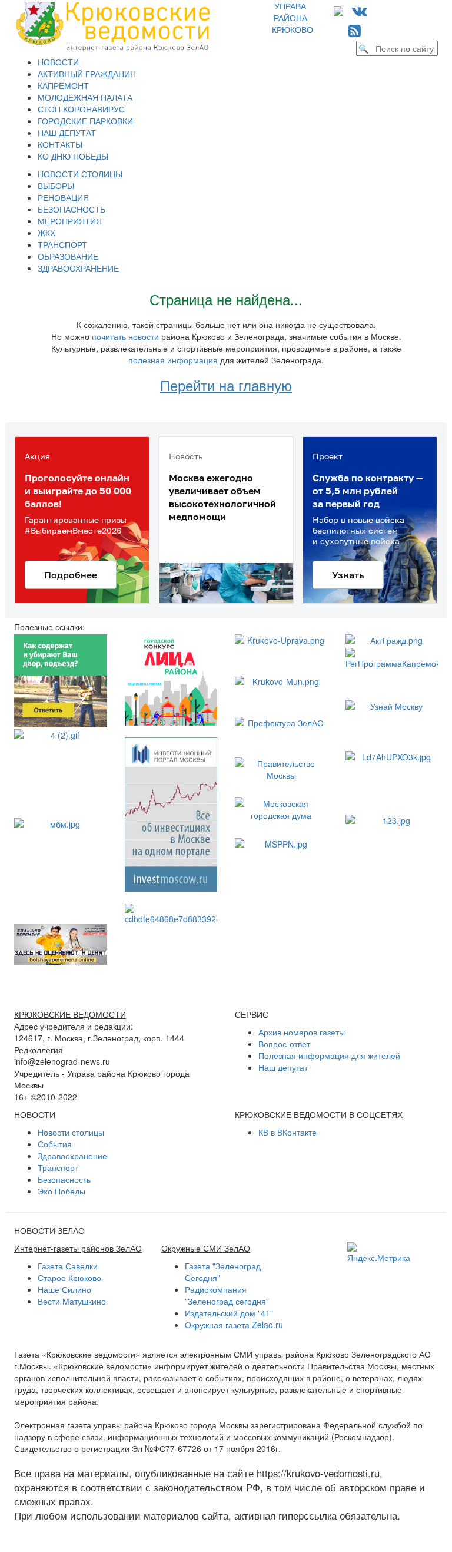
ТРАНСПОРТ (62, 244)
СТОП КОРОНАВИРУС (81, 109)
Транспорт (58, 1167)
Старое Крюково (69, 1277)
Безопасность (64, 1179)
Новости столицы (71, 1132)
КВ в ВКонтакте (287, 1132)
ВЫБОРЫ (56, 185)
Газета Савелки (68, 1266)
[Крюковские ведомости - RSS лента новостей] (354, 29)
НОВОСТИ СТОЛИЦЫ (80, 174)
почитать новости (125, 336)
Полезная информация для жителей (329, 1055)
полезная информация (173, 360)
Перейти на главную (226, 385)
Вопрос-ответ (284, 1044)
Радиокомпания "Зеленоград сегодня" (227, 1295)
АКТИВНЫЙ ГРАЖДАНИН (87, 74)
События (55, 1144)
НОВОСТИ (58, 62)
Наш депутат (283, 1067)
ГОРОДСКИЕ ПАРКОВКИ (85, 121)
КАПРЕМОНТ (63, 85)
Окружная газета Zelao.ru (234, 1325)
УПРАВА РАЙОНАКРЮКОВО (292, 17)
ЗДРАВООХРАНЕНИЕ (78, 268)
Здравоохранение (72, 1155)
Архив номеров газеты (301, 1032)
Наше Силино (64, 1289)
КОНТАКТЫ (60, 144)
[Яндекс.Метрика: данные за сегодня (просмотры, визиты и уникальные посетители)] (378, 1252)
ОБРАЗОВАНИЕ (68, 256)
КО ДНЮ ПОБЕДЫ (73, 156)
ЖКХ (46, 233)
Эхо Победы (61, 1191)
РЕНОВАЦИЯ (63, 197)
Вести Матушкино (72, 1301)
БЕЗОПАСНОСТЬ (71, 209)
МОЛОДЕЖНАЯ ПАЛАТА (85, 97)
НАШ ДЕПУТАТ (67, 132)
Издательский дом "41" (229, 1313)
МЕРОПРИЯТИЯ (70, 221)
